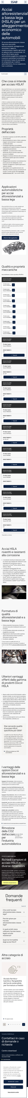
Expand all (23, 906)
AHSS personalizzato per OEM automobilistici (12, 752)
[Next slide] (23, 1024)
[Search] (2, 2)
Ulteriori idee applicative (10, 238)
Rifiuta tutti (13, 1087)
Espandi (15, 355)
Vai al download (6, 1059)
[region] (13, 1079)
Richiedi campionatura (9, 883)
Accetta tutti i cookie (13, 1081)
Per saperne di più (9, 1019)
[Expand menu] (25, 73)
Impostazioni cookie (13, 1092)
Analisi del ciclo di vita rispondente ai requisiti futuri (14, 823)
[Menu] (25, 2)
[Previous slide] (4, 1024)
